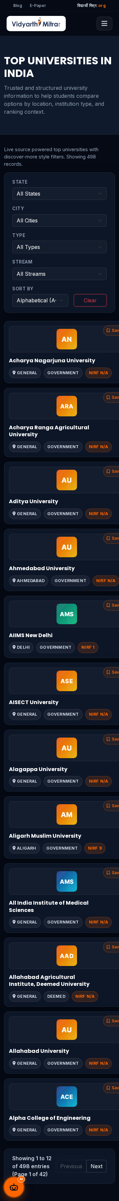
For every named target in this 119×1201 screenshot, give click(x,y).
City (18, 208)
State (20, 182)
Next (96, 1166)
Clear (90, 300)
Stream (22, 262)
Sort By (23, 288)
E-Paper (38, 5)
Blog (17, 5)
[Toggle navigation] (104, 23)
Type (18, 235)
